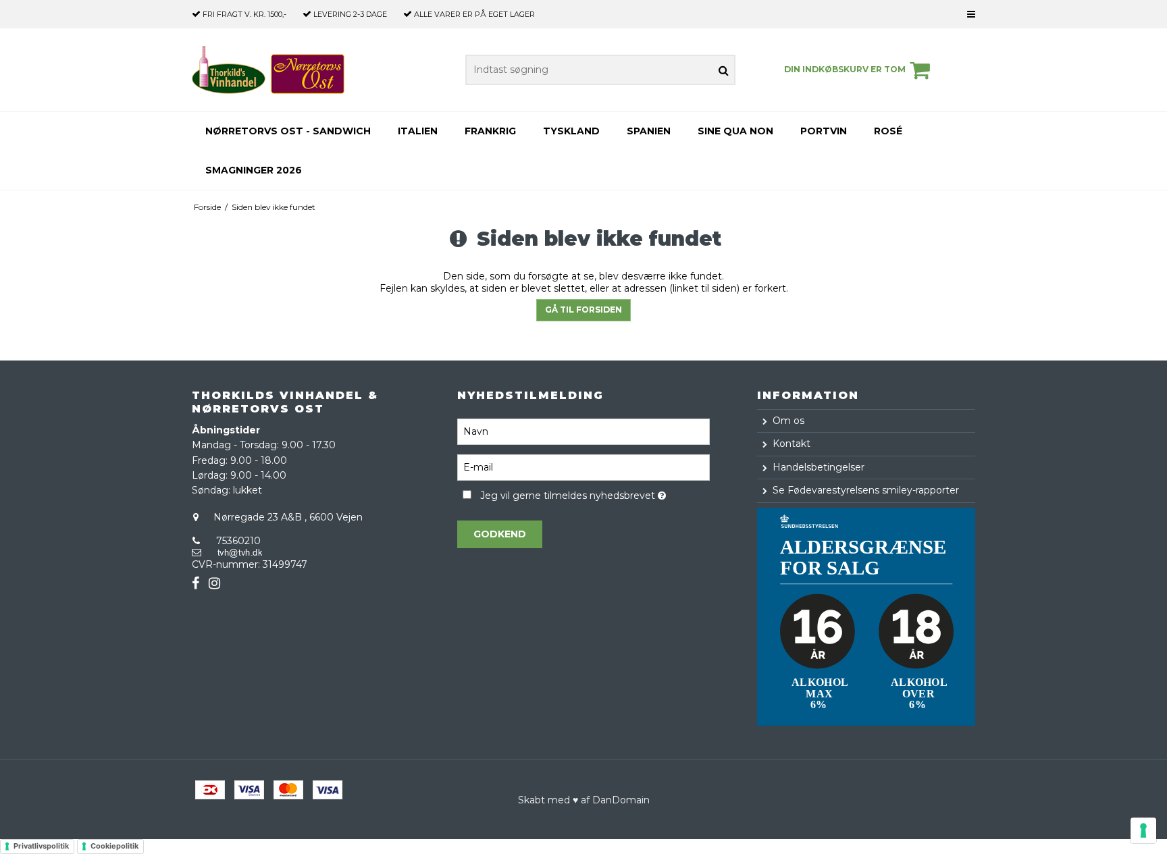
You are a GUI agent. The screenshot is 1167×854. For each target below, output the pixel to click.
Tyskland (571, 131)
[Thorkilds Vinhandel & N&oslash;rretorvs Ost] (268, 70)
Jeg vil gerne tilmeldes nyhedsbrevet (594, 493)
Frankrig (490, 131)
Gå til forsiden (583, 309)
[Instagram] (214, 583)
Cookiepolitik (114, 846)
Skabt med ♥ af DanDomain (584, 800)
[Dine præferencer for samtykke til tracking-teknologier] (1143, 830)
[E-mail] (583, 466)
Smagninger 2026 (253, 170)
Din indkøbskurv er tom (845, 69)
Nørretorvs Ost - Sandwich (288, 131)
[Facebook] (195, 583)
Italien (418, 131)
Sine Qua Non (735, 131)
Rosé (888, 131)
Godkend (499, 534)
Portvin (823, 131)
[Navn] (583, 431)
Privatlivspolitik (41, 846)
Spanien (649, 131)
